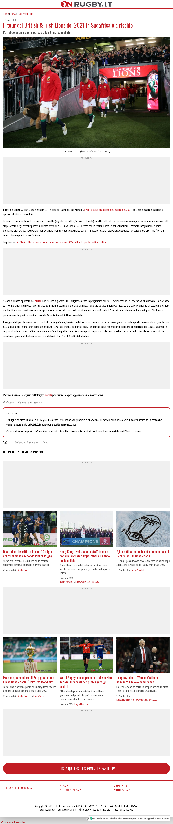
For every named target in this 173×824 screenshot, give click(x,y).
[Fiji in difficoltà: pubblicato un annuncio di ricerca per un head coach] (143, 529)
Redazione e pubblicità (19, 788)
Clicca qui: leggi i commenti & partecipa (86, 768)
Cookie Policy (121, 786)
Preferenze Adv (122, 790)
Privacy (64, 786)
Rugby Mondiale (25, 13)
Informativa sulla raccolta (12, 822)
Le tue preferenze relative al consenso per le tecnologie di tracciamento (129, 818)
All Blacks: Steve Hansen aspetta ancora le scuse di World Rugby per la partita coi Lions (62, 242)
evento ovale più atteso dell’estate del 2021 (108, 210)
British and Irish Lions (26, 442)
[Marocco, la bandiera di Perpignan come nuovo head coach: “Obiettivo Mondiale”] (30, 655)
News (13, 13)
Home (6, 13)
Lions (45, 442)
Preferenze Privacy (70, 790)
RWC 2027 (96, 581)
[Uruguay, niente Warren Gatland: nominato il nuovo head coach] (143, 655)
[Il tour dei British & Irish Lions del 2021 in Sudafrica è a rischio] (86, 93)
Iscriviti (48, 395)
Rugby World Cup (82, 581)
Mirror (38, 301)
